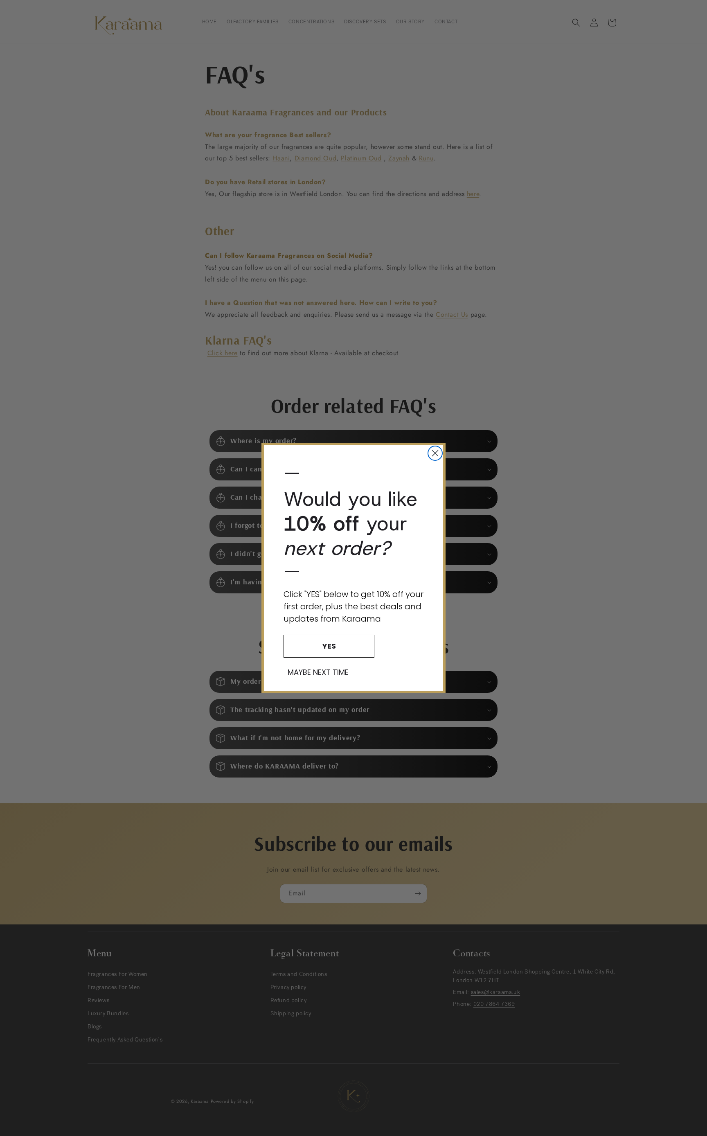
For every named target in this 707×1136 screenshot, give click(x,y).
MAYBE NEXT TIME (318, 672)
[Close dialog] (435, 453)
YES (329, 646)
